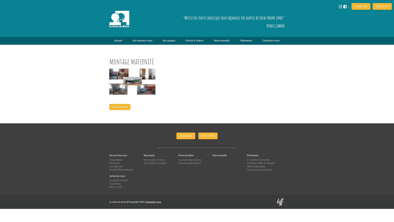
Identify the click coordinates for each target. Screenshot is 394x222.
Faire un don (382, 6)
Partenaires (246, 40)
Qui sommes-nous (142, 40)
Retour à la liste (119, 107)
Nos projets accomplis (155, 163)
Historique (114, 163)
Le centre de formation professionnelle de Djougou (261, 161)
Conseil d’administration (121, 169)
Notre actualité (221, 40)
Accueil (118, 40)
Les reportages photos (189, 159)
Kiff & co (281, 202)
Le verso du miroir (119, 19)
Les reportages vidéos (189, 163)
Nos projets (169, 40)
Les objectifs (116, 166)
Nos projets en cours (154, 159)
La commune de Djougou (259, 169)
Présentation (115, 159)
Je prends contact (118, 180)
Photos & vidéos (194, 40)
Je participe (361, 6)
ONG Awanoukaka (256, 166)
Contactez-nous (271, 40)
